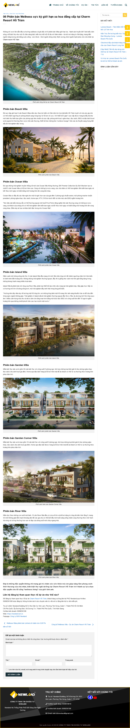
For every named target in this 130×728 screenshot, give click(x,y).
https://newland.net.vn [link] (15, 614)
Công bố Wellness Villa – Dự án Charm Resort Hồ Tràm (71, 624)
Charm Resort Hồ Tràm (38, 598)
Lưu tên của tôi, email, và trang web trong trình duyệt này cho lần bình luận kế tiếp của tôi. (43, 669)
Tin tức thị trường (16, 13)
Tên (7, 660)
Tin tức (6, 13)
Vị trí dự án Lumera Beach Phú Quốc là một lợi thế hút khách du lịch (114, 59)
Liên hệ (104, 5)
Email (37, 660)
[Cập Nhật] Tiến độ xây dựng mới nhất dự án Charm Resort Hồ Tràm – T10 (114, 51)
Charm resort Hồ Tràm (11, 39)
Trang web (69, 660)
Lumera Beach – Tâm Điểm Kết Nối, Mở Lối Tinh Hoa (114, 28)
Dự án (84, 5)
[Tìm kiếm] (126, 5)
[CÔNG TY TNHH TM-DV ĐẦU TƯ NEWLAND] (11, 5)
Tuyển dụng (116, 5)
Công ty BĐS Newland (18, 616)
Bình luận (9, 642)
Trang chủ (57, 5)
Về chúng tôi (72, 5)
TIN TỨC (95, 5)
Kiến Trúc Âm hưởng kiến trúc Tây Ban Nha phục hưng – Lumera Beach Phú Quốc (113, 36)
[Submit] (125, 15)
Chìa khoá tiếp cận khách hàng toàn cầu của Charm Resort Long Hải (113, 44)
